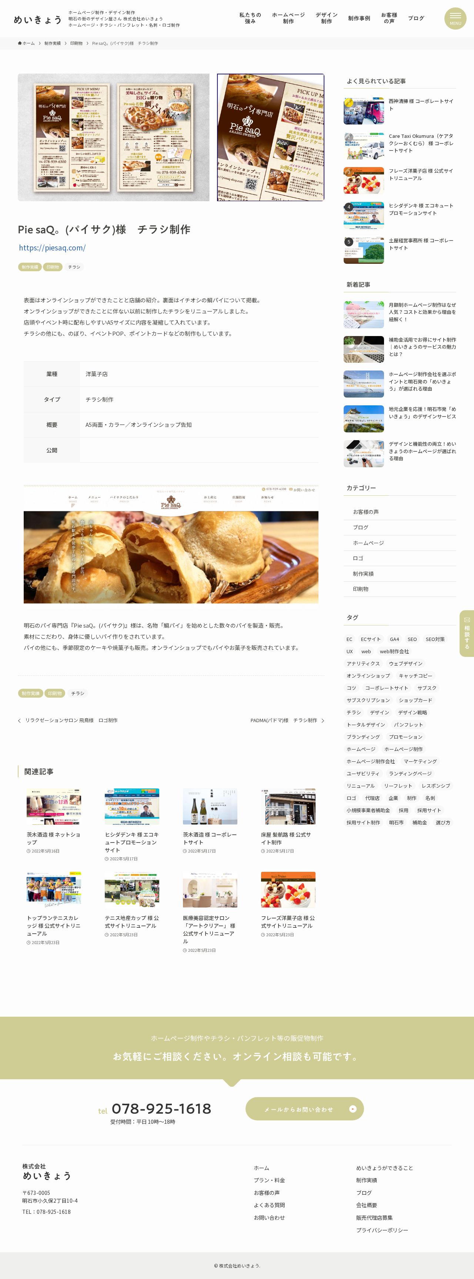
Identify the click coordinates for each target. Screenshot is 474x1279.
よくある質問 (269, 1205)
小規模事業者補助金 (368, 810)
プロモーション (406, 736)
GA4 (394, 638)
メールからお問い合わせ (299, 1110)
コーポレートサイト (386, 687)
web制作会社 (394, 651)
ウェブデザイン (406, 663)
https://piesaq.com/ (52, 247)
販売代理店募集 (374, 1217)
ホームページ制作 (403, 749)
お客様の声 (366, 511)
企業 (393, 797)
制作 (412, 797)
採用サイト (429, 810)
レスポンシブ (435, 785)
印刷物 (53, 267)
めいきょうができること (384, 1168)
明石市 (396, 822)
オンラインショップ (368, 675)
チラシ (74, 267)
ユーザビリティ (363, 773)
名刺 (430, 797)
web (366, 651)
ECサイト (371, 638)
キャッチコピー (416, 675)
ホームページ (368, 543)
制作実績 (30, 267)
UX (350, 651)
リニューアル (361, 785)
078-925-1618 (161, 1108)
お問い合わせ (269, 1217)
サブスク (427, 687)
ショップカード (416, 700)
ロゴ (358, 558)
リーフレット (398, 785)
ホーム (261, 1168)
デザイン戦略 (412, 712)
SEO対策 (435, 638)
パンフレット (408, 724)
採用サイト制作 (363, 822)
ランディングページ (410, 773)
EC (349, 638)
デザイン (379, 712)
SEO (412, 638)
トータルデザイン (366, 724)
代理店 (372, 797)
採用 (403, 810)
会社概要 (366, 1205)
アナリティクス (363, 663)
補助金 (420, 822)
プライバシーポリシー (382, 1230)
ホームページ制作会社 (371, 761)
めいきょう (38, 20)
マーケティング (420, 761)
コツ (351, 687)
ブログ (360, 527)
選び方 (443, 822)
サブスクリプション (368, 700)
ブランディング (363, 736)
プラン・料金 (269, 1180)
